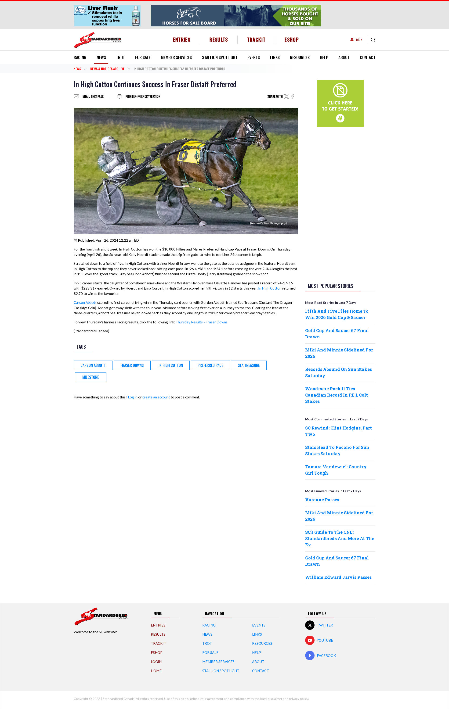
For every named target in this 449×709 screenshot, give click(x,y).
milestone (90, 377)
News (101, 57)
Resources (300, 57)
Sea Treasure (249, 365)
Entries (182, 39)
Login (358, 39)
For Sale (143, 57)
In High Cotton (269, 288)
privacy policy (298, 699)
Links (275, 57)
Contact (367, 57)
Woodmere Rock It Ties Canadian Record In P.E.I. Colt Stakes (336, 395)
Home (156, 671)
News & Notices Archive (107, 68)
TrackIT (256, 39)
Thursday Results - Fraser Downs (202, 322)
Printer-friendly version (143, 96)
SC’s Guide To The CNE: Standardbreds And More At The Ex (339, 538)
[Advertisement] (340, 204)
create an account (156, 397)
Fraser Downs (132, 365)
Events (253, 57)
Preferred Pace (210, 365)
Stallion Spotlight (219, 57)
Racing (80, 57)
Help (324, 57)
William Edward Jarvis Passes (338, 577)
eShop (292, 39)
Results (219, 39)
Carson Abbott (85, 302)
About (344, 57)
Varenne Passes (322, 499)
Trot (120, 57)
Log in (133, 397)
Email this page (93, 96)
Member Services (176, 57)
